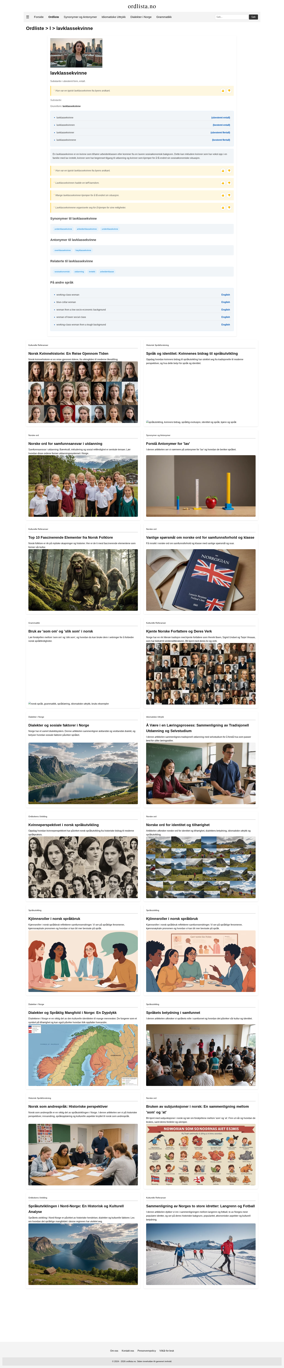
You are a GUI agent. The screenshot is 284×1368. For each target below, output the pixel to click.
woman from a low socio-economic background (81, 309)
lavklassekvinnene (66, 140)
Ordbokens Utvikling (37, 816)
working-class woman (68, 294)
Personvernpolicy (147, 1351)
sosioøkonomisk (62, 271)
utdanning (79, 271)
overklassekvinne (63, 250)
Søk (253, 17)
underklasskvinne (110, 229)
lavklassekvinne (74, 28)
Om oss (114, 1351)
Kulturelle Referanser (38, 345)
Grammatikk (164, 16)
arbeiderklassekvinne (87, 229)
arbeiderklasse (107, 271)
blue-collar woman (66, 302)
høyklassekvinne (83, 250)
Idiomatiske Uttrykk (114, 16)
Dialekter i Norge (141, 16)
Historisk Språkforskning (157, 345)
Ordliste (35, 28)
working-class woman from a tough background (81, 324)
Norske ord (33, 435)
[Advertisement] (142, 1316)
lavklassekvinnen (66, 125)
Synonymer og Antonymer (80, 16)
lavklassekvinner (65, 132)
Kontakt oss (128, 1351)
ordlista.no (142, 6)
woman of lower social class (71, 317)
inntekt (92, 271)
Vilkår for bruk (166, 1351)
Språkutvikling (34, 910)
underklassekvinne (63, 229)
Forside (39, 16)
